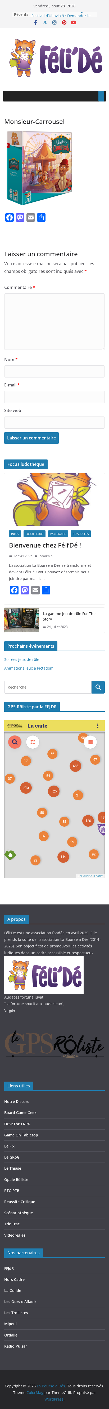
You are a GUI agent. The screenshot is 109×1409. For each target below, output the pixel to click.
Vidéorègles (14, 1235)
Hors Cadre (14, 1279)
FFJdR (9, 1268)
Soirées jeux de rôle (21, 659)
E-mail (12, 385)
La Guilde (12, 1290)
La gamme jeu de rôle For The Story (69, 616)
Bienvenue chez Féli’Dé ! (45, 545)
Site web (12, 410)
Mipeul (10, 1323)
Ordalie (10, 1335)
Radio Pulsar (15, 1346)
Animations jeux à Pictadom (28, 668)
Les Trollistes (16, 1312)
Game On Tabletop (21, 1134)
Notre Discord (17, 1101)
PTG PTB (11, 1190)
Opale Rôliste (16, 1179)
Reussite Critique (19, 1201)
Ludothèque (34, 534)
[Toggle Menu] (101, 96)
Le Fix (9, 1146)
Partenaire (58, 534)
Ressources (81, 534)
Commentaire (19, 287)
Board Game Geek (20, 1112)
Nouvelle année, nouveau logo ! (59, 14)
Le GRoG (12, 1157)
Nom (11, 359)
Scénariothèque (18, 1212)
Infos (15, 534)
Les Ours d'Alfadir (20, 1301)
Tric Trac (12, 1223)
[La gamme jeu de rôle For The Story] (21, 620)
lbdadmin (45, 556)
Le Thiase (12, 1168)
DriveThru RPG (17, 1123)
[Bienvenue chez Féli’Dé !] (54, 499)
